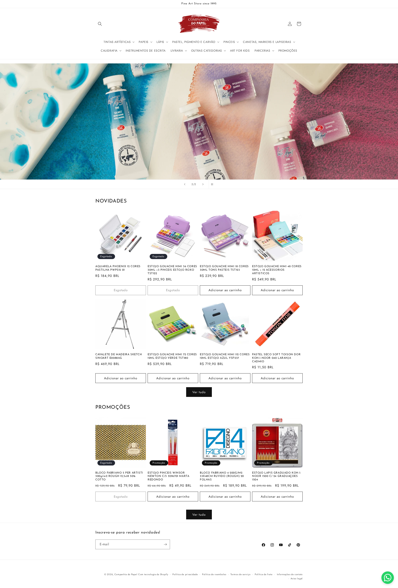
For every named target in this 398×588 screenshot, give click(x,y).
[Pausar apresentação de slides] (213, 184)
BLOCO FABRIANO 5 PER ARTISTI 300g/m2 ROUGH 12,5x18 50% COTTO (119, 476)
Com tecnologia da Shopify (153, 574)
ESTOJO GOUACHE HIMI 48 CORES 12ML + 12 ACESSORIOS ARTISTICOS (277, 270)
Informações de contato (290, 574)
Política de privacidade (185, 574)
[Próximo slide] (202, 184)
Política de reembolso (214, 574)
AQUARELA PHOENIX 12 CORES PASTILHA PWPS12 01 (118, 268)
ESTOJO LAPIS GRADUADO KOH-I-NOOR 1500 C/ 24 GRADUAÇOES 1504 (276, 476)
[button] (99, 23)
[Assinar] (165, 544)
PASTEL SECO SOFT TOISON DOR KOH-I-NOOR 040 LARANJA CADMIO (276, 358)
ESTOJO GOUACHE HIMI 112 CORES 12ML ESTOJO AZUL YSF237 (225, 356)
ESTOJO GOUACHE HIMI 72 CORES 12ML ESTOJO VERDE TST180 (172, 356)
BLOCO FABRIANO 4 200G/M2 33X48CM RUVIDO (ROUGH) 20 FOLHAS (222, 476)
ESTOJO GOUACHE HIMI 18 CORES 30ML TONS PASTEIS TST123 (224, 268)
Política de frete (264, 574)
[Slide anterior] (184, 184)
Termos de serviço (240, 574)
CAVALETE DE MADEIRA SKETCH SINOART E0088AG (118, 356)
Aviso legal (297, 578)
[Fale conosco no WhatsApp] (387, 577)
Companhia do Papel (125, 574)
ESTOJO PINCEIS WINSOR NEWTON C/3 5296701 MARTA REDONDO (168, 476)
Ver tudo (199, 392)
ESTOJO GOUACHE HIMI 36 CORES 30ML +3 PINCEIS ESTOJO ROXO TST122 (172, 270)
